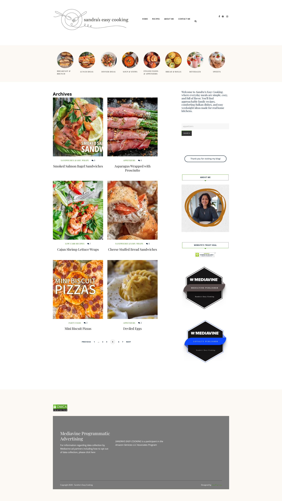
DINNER (159, 35)
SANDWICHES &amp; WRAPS (75, 160)
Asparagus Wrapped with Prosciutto (132, 168)
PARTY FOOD (75, 323)
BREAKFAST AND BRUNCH (167, 41)
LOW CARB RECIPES (74, 243)
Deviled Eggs (132, 328)
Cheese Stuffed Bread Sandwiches (132, 249)
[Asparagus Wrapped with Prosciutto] (132, 127)
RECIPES (156, 19)
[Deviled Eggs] (132, 289)
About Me (169, 19)
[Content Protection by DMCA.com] (60, 410)
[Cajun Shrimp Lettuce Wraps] (78, 210)
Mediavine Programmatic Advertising (85, 436)
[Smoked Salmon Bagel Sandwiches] (78, 127)
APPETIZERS (129, 160)
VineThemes (217, 485)
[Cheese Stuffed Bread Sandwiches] (132, 210)
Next (128, 342)
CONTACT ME (184, 19)
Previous (86, 342)
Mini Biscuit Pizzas (78, 328)
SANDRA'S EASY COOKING (128, 441)
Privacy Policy (189, 30)
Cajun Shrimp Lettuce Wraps (78, 249)
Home (145, 19)
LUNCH (159, 30)
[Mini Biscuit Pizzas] (78, 289)
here (93, 452)
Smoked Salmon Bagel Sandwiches (78, 166)
